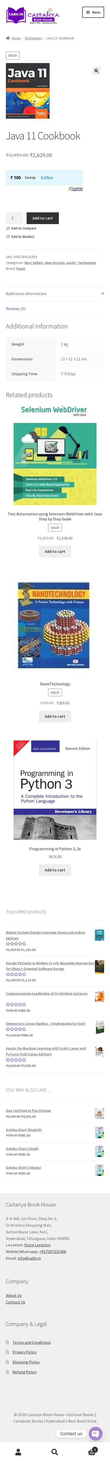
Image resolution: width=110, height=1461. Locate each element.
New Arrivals (55, 262)
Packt (20, 268)
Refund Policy (25, 1371)
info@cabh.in (29, 1258)
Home (16, 38)
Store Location (37, 1244)
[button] (96, 71)
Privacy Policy (25, 1352)
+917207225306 (52, 1251)
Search (55, 1452)
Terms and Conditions (32, 1342)
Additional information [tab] (26, 293)
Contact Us (15, 1302)
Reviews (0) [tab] (16, 308)
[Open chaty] (96, 1429)
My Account (18, 1452)
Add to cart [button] (55, 551)
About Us (14, 1295)
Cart (84, 1448)
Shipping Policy (26, 1362)
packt (71, 262)
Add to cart (42, 218)
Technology (33, 38)
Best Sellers (34, 262)
